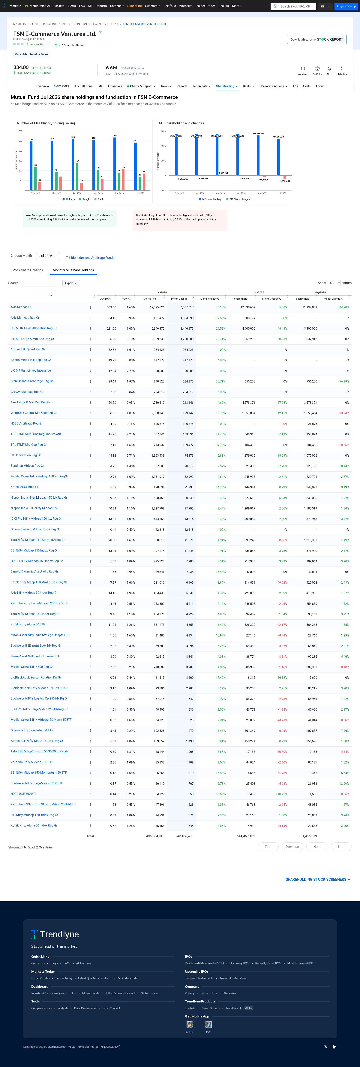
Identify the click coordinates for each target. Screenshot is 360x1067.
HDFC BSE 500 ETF (24, 794)
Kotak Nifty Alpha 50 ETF (28, 624)
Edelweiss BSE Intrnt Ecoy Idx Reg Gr (36, 645)
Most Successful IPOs (301, 963)
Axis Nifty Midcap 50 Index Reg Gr (34, 592)
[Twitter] (325, 1047)
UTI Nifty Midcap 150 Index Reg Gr (34, 815)
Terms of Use (208, 993)
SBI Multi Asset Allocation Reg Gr (34, 328)
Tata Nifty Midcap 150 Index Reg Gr (35, 614)
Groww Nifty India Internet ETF (32, 730)
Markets (15, 6)
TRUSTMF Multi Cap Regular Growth (36, 434)
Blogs (54, 963)
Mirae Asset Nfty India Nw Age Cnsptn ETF (40, 635)
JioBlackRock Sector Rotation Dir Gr (36, 677)
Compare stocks (41, 1008)
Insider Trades (205, 6)
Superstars (152, 6)
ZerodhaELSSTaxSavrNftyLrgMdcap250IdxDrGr (44, 804)
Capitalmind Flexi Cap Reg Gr (31, 360)
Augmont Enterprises (232, 978)
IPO (295, 86)
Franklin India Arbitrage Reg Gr (32, 381)
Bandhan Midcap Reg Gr (27, 465)
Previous (292, 847)
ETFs (73, 993)
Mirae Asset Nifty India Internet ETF (35, 656)
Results (224, 6)
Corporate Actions (272, 86)
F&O (82, 6)
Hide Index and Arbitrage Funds (92, 258)
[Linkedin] (334, 1046)
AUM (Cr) (105, 298)
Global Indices (149, 993)
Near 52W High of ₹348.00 (34, 72)
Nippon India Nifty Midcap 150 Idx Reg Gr (39, 497)
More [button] (236, 6)
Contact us (38, 963)
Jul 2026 (46, 256)
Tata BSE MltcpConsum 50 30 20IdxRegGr (39, 751)
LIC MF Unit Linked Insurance (31, 370)
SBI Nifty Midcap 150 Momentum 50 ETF (39, 772)
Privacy (189, 993)
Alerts (72, 6)
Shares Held (150, 298)
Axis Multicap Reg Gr (25, 317)
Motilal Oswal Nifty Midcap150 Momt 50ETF (41, 719)
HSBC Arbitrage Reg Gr (27, 423)
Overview (42, 86)
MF (90, 6)
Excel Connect (111, 1008)
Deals (247, 86)
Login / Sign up (346, 6)
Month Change (179, 298)
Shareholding (225, 86)
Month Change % (209, 298)
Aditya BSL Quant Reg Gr (28, 349)
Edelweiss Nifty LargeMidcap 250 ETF (37, 783)
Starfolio (190, 1008)
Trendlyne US (239, 1008)
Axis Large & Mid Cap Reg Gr (30, 402)
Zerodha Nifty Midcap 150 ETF (32, 762)
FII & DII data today (126, 978)
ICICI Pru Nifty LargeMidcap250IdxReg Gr (39, 709)
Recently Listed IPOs (268, 963)
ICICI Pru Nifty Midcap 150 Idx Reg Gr (36, 518)
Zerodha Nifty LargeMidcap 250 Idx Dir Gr (40, 603)
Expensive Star (36, 44)
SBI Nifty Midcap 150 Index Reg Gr (34, 550)
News (165, 86)
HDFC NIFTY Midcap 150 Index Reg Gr (37, 561)
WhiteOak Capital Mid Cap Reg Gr (34, 413)
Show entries (335, 283)
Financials (115, 86)
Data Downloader (85, 1008)
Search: (13, 283)
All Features (83, 963)
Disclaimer (229, 993)
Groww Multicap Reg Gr (27, 392)
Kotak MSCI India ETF (25, 487)
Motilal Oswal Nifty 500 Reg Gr (32, 667)
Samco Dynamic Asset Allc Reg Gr (34, 571)
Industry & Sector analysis (47, 993)
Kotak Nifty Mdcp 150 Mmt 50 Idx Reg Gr (39, 582)
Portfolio (170, 6)
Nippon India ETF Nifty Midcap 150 (34, 508)
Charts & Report (141, 86)
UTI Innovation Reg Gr (26, 455)
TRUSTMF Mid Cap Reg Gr (29, 444)
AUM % (126, 298)
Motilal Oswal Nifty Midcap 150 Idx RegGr (39, 476)
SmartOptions (211, 1008)
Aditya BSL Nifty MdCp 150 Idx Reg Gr (37, 741)
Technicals (200, 86)
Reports (101, 6)
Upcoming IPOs (240, 963)
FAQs (67, 963)
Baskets (58, 6)
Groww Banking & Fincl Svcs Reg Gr (35, 529)
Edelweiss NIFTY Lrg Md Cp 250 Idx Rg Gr (39, 698)
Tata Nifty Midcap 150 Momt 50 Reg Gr (38, 540)
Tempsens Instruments (199, 978)
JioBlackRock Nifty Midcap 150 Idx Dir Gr (39, 688)
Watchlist (185, 6)
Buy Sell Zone (83, 86)
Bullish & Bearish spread (120, 993)
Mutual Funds (90, 993)
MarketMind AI (40, 6)
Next (317, 847)
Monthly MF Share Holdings (73, 270)
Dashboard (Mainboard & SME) (204, 963)
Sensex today (64, 978)
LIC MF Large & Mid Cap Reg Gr (32, 339)
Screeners (117, 6)
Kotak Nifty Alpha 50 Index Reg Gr (34, 825)
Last (341, 847)
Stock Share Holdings (27, 270)
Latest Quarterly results (93, 978)
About (320, 86)
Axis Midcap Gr (21, 307)
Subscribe (134, 6)
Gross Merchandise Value (32, 54)
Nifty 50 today (40, 978)
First (268, 847)
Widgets (63, 1008)
